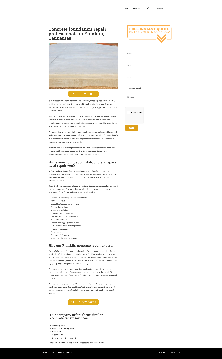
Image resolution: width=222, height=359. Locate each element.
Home (126, 8)
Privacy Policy (171, 352)
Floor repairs (57, 335)
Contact (160, 8)
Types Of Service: (132, 84)
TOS (179, 352)
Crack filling (57, 331)
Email (127, 60)
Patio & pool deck (64, 338)
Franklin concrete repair (68, 343)
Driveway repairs (59, 325)
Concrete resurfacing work (63, 328)
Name (127, 48)
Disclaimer (161, 352)
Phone (128, 72)
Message (128, 93)
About (149, 8)
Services (136, 8)
